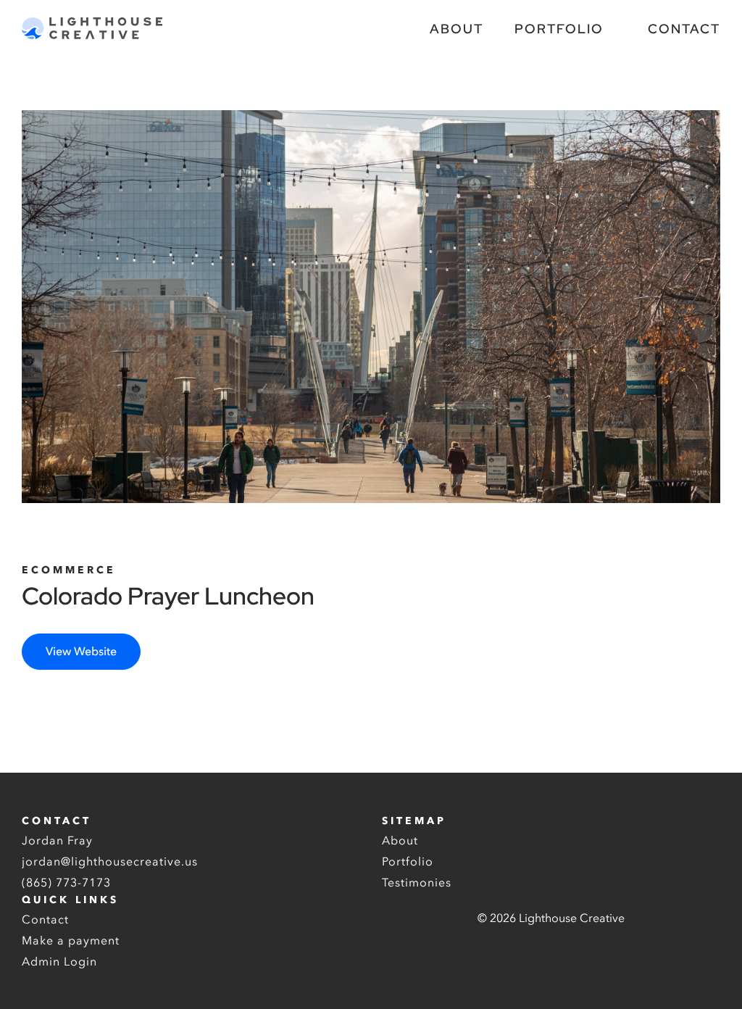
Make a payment (71, 941)
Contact (684, 28)
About (456, 28)
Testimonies (416, 883)
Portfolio (559, 28)
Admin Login (59, 962)
